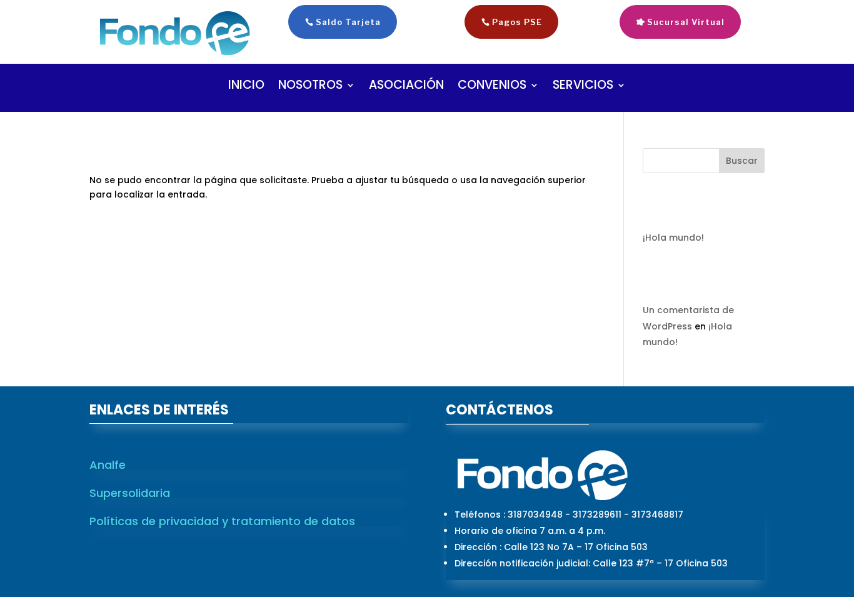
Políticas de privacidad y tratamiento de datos (222, 521)
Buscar (742, 160)
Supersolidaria (129, 493)
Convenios (492, 87)
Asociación (406, 87)
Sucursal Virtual (686, 22)
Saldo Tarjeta (348, 22)
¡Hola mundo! (673, 237)
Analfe (107, 465)
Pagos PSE (517, 22)
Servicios (583, 87)
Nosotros (310, 87)
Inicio (246, 87)
